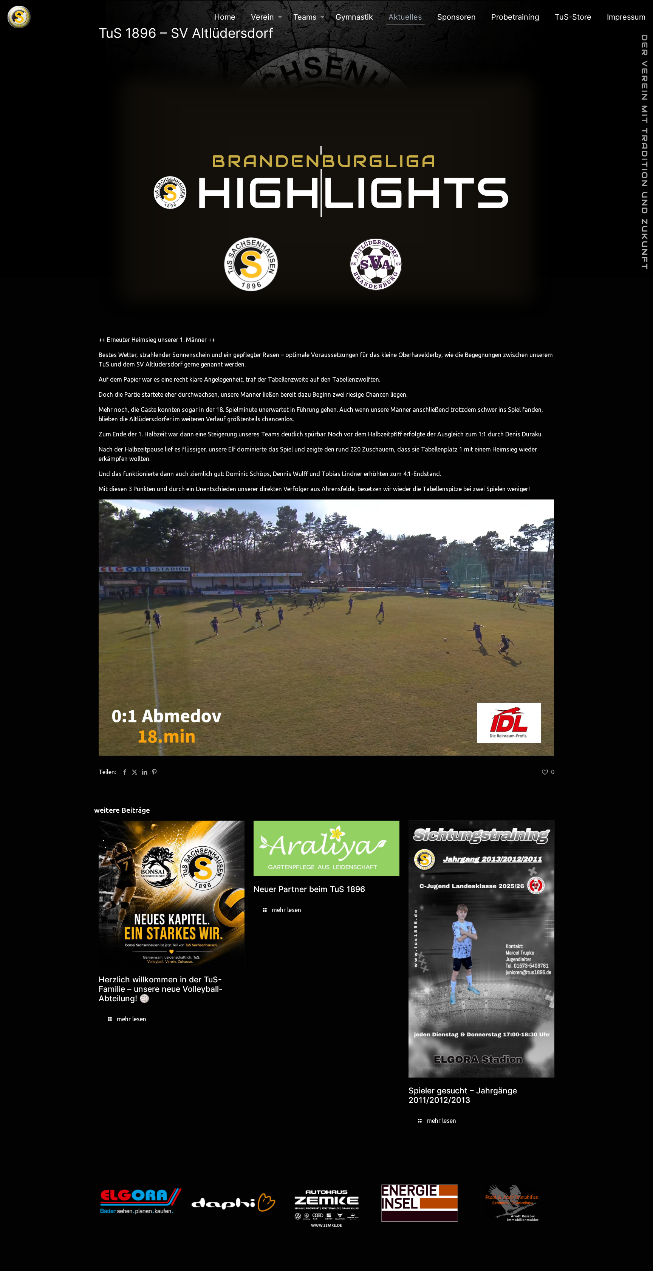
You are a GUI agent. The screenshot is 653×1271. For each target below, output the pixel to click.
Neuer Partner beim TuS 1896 (309, 889)
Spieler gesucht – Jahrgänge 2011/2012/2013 (463, 1095)
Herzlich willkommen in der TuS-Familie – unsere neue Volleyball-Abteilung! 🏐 (161, 989)
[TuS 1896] (19, 17)
